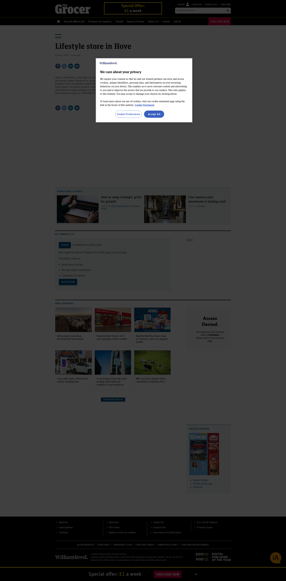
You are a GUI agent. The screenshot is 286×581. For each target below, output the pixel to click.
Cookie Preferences (128, 114)
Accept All (154, 114)
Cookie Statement (144, 105)
